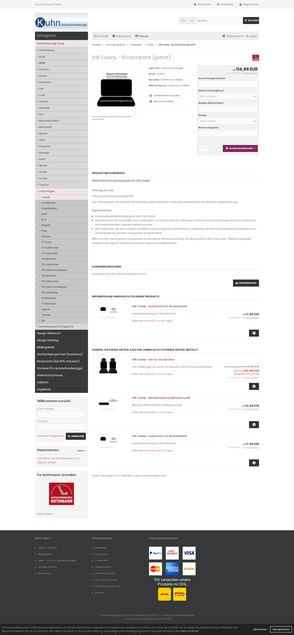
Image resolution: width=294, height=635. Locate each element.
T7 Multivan (48, 304)
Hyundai (44, 108)
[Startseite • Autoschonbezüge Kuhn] (61, 22)
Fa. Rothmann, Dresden (178, 85)
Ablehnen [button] (260, 629)
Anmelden (76, 436)
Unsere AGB (101, 560)
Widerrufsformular (105, 573)
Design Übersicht (49, 333)
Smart (43, 172)
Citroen (44, 69)
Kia (41, 114)
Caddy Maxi (49, 208)
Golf (44, 214)
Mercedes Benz (49, 121)
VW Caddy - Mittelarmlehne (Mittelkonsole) (161, 398)
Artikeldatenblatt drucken (167, 95)
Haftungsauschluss (106, 579)
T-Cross (46, 242)
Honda (43, 101)
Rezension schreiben (164, 101)
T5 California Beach (54, 270)
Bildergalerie (45, 347)
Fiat (41, 89)
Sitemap (99, 592)
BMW (42, 63)
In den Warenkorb (240, 148)
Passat (46, 225)
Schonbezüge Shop (50, 43)
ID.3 (43, 219)
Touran (46, 315)
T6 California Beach (54, 287)
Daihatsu (45, 82)
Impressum (123, 36)
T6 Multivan (48, 298)
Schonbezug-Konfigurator (56, 326)
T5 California (49, 264)
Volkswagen (47, 191)
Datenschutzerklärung (107, 586)
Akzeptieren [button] (281, 629)
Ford (42, 95)
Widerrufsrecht (103, 567)
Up (43, 320)
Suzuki (43, 178)
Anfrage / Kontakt (47, 567)
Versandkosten (251, 73)
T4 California (49, 248)
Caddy (45, 197)
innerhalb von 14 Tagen (171, 68)
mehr (81, 450)
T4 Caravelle (49, 253)
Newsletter (100, 547)
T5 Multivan (48, 276)
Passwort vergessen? (50, 436)
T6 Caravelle (49, 292)
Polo (44, 231)
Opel (42, 140)
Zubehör (43, 382)
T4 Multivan (48, 259)
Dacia (43, 76)
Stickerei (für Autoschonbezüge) (60, 368)
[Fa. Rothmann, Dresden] (255, 60)
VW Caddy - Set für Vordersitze (153, 359)
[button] (187, 20)
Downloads (44, 573)
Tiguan (45, 309)
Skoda (43, 165)
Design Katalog (48, 340)
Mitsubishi (45, 127)
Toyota (43, 185)
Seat (42, 159)
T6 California (49, 281)
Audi (42, 56)
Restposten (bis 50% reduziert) (58, 361)
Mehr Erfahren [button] (190, 631)
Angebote (44, 389)
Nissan (43, 133)
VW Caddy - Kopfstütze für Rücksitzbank (159, 306)
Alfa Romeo (47, 50)
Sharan (46, 236)
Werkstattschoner (50, 375)
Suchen (251, 20)
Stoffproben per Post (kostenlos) (60, 354)
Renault (44, 153)
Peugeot (45, 146)
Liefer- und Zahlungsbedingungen (57, 560)
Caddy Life (48, 203)
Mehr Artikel (44, 514)
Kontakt (103, 36)
